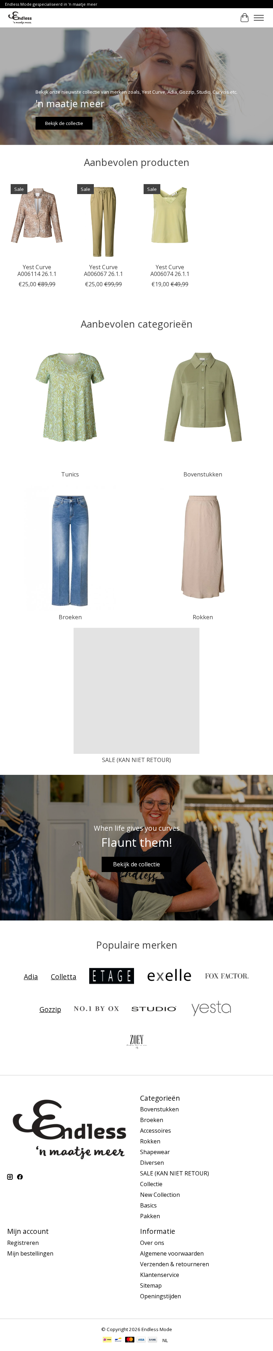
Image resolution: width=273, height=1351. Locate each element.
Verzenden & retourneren (174, 1264)
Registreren (23, 1243)
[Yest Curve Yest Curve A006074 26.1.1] (169, 220)
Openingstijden (160, 1296)
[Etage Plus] (111, 977)
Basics (148, 1205)
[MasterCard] (129, 1340)
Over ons (152, 1243)
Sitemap (151, 1285)
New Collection (160, 1195)
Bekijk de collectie (64, 123)
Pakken (150, 1216)
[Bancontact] (118, 1340)
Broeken (70, 617)
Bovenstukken (202, 474)
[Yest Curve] (211, 1009)
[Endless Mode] (20, 17)
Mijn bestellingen (30, 1253)
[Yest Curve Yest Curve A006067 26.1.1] (103, 220)
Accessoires (155, 1130)
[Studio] (154, 1009)
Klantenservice (159, 1275)
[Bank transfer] (152, 1340)
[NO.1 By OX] (96, 1009)
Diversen (152, 1163)
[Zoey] (136, 1042)
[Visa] (141, 1340)
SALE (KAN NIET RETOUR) (136, 760)
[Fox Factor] (226, 977)
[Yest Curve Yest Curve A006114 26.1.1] (36, 220)
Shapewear (155, 1152)
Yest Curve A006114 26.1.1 (37, 270)
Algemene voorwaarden (172, 1253)
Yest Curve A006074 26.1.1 (169, 270)
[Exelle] (169, 977)
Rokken (203, 617)
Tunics (70, 474)
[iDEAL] (107, 1340)
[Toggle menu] (259, 18)
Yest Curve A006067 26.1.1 (103, 270)
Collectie (151, 1184)
